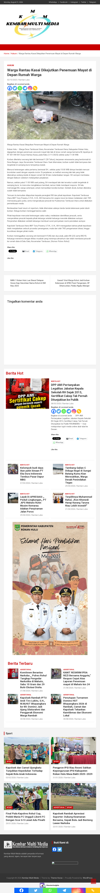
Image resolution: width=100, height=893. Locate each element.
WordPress (87, 878)
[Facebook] (9, 88)
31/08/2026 (25, 691)
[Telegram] (25, 88)
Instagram (74, 2)
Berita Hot (14, 373)
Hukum (10, 65)
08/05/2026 (56, 404)
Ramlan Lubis (24, 80)
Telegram (92, 2)
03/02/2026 (11, 778)
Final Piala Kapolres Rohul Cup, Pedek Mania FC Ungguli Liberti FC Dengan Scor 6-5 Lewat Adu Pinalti (25, 816)
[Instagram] (30, 88)
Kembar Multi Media (30, 878)
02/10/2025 (12, 80)
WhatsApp (53, 2)
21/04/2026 (70, 509)
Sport (9, 733)
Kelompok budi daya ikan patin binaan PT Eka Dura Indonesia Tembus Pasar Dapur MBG (32, 473)
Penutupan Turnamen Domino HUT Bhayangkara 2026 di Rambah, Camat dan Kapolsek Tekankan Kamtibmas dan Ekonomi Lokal (77, 706)
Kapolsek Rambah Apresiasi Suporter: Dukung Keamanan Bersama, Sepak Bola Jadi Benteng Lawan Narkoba (73, 818)
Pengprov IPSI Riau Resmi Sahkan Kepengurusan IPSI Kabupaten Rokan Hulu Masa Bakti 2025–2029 (72, 771)
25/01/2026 (58, 827)
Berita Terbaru (20, 663)
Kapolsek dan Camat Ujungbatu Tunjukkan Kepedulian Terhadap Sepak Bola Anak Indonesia (24, 771)
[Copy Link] (35, 88)
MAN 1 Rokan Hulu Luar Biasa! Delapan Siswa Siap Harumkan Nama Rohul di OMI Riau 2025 (28, 283)
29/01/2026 (11, 823)
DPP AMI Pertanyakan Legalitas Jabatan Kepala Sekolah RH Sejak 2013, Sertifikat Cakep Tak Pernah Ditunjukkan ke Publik (69, 392)
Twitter (83, 2)
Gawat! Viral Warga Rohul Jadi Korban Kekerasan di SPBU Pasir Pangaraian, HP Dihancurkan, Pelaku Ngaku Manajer (72, 283)
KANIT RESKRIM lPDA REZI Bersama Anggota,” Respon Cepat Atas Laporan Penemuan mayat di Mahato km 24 (77, 678)
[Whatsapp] (20, 88)
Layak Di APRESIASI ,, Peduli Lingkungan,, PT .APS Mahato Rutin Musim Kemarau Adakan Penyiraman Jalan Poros (33, 504)
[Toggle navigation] (7, 47)
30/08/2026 (25, 719)
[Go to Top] (93, 881)
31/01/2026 (58, 778)
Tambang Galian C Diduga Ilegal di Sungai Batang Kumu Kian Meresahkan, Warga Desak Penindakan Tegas (78, 475)
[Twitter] (14, 88)
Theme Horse (57, 878)
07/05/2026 (25, 483)
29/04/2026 (70, 486)
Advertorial (25, 669)
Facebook (64, 2)
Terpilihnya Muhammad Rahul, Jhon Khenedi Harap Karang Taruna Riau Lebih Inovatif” (78, 501)
